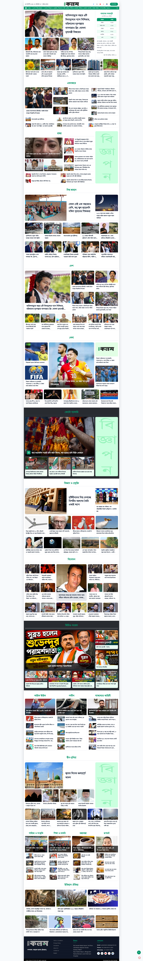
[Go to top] (139, 952)
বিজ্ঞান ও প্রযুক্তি (53, 8)
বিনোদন (60, 8)
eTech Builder (113, 960)
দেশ (34, 8)
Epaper (55, 953)
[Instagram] (103, 4)
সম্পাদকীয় (103, 8)
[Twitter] (102, 953)
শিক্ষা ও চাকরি (74, 8)
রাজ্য (29, 8)
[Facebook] (93, 4)
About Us (55, 948)
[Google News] (106, 4)
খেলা (46, 8)
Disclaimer (56, 945)
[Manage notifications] (139, 958)
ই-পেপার (114, 4)
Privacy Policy (57, 943)
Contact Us (56, 950)
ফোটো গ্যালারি (87, 8)
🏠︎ (26, 8)
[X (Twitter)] (97, 4)
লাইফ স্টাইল (95, 8)
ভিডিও (81, 8)
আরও (108, 8)
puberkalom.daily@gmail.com (108, 945)
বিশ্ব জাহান (39, 8)
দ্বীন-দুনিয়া (66, 8)
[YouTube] (100, 4)
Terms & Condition (58, 940)
